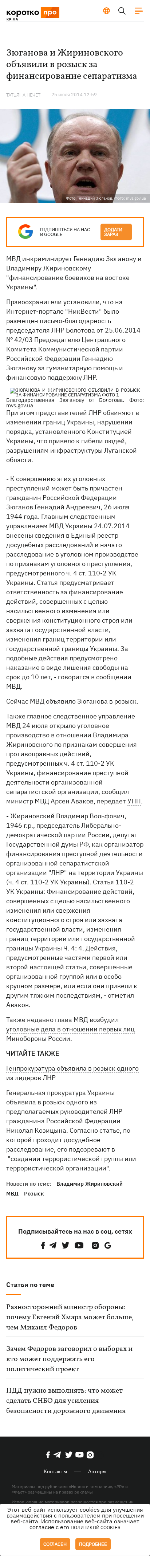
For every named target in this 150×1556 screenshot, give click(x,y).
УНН (134, 801)
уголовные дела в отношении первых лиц (70, 1029)
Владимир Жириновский (89, 1183)
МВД (12, 1193)
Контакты (55, 1471)
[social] (43, 1245)
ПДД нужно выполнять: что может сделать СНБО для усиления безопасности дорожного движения (66, 1401)
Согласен (55, 1544)
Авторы (97, 1471)
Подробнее (93, 1544)
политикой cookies (96, 1527)
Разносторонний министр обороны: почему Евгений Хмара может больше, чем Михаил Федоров (70, 1317)
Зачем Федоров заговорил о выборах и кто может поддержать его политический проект (69, 1359)
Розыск (34, 1193)
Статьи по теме (30, 1284)
